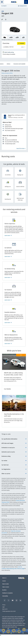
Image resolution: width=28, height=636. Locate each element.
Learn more (7, 235)
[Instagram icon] (16, 600)
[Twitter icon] (8, 600)
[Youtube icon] (12, 600)
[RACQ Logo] (22, 578)
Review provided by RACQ (7, 73)
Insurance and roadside (19, 63)
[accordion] (14, 439)
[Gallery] (14, 28)
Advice (8, 63)
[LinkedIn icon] (20, 600)
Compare (22, 43)
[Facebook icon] (4, 600)
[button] (2, 2)
